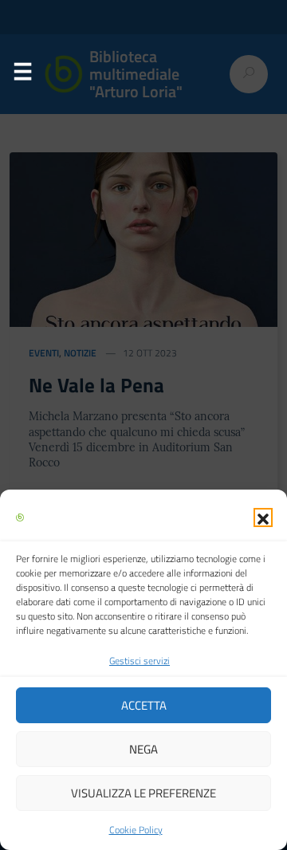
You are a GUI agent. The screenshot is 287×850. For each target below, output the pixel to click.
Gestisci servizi (139, 660)
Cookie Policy (136, 829)
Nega (143, 749)
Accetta (144, 705)
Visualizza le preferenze (143, 793)
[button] (263, 517)
